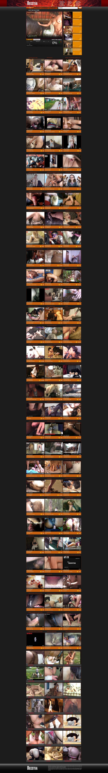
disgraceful (30, 399)
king (31, 380)
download (66, 74)
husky (49, 571)
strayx (68, 571)
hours (48, 131)
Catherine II (70, 5)
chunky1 (66, 208)
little (67, 552)
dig (47, 648)
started (51, 361)
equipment (66, 227)
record (66, 571)
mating (70, 227)
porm (49, 552)
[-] (61, 42)
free (65, 437)
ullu (29, 131)
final (29, 246)
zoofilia (48, 514)
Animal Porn (78, 4)
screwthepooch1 (67, 418)
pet (30, 590)
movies (69, 74)
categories (37, 7)
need (69, 112)
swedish (51, 189)
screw (68, 495)
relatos (52, 514)
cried (47, 284)
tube (29, 74)
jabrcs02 (29, 437)
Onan (69, 4)
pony (35, 399)
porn (48, 112)
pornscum (29, 552)
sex (71, 74)
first (30, 93)
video (29, 533)
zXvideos (77, 3)
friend (31, 265)
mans (33, 265)
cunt (69, 361)
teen (51, 342)
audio (50, 514)
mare (47, 265)
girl (47, 112)
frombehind (32, 571)
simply (53, 150)
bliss (31, 189)
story (47, 418)
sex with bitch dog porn (76, 12)
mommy (72, 227)
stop (51, 284)
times (47, 399)
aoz (50, 246)
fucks (32, 150)
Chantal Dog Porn (76, 19)
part (68, 552)
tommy (66, 648)
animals (29, 380)
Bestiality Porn (62, 5)
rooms (67, 437)
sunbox (66, 131)
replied (48, 342)
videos (31, 131)
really (29, 93)
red (65, 246)
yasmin (68, 533)
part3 (66, 590)
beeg (47, 437)
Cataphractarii (62, 2)
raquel (66, 514)
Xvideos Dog (78, 2)
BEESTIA (33, 4)
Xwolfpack (62, 3)
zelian (49, 208)
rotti (29, 418)
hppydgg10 (48, 74)
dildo (29, 208)
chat (69, 437)
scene (68, 380)
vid (28, 342)
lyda (48, 246)
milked (71, 112)
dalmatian (29, 150)
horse (49, 265)
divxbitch (48, 590)
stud (65, 399)
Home (30, 7)
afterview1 (48, 227)
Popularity (45, 7)
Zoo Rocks (78, 1)
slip (49, 361)
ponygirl (32, 227)
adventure (33, 93)
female (68, 265)
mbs (33, 361)
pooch (66, 495)
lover (53, 189)
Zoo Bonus (62, 4)
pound (32, 361)
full (47, 246)
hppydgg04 (30, 495)
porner (48, 495)
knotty (32, 648)
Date (54, 7)
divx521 (33, 399)
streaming (66, 284)
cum (49, 284)
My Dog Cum (78, 5)
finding (50, 131)
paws (31, 208)
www (49, 437)
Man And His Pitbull (76, 26)
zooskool (66, 93)
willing (29, 227)
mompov (68, 514)
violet (68, 150)
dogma (29, 361)
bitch (30, 342)
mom (68, 189)
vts (47, 380)
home (66, 189)
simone (51, 150)
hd (28, 112)
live (50, 552)
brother (68, 648)
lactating (66, 112)
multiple (50, 399)
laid (32, 208)
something (53, 131)
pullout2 (29, 514)
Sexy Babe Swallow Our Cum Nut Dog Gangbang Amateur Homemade (77, 49)
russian (32, 74)
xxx (47, 552)
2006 (49, 648)
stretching (70, 342)
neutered (68, 399)
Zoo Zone (69, 1)
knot (65, 533)
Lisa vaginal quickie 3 (76, 41)
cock (65, 361)
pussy (67, 342)
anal (65, 265)
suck (67, 361)
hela (29, 571)
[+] (59, 42)
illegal (32, 112)
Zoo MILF (69, 3)
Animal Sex (70, 2)
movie (66, 380)
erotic (71, 93)
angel (69, 93)
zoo (29, 44)
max (65, 342)
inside (48, 361)
